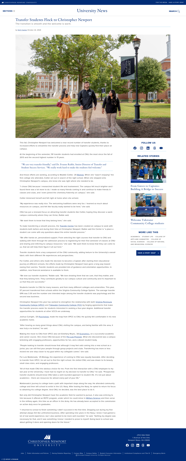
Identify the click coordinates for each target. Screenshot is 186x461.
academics (135, 236)
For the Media (161, 2)
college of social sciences (146, 240)
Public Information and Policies (38, 453)
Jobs (22, 453)
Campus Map (78, 453)
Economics (84, 333)
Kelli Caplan (22, 30)
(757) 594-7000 (143, 435)
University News (92, 11)
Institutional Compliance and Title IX (137, 453)
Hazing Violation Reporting (61, 453)
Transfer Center (67, 226)
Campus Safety (91, 453)
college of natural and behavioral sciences (148, 242)
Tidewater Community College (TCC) (65, 305)
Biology (80, 174)
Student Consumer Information (110, 453)
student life (147, 236)
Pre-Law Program (74, 336)
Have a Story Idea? (176, 2)
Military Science (93, 398)
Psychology (44, 316)
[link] (134, 148)
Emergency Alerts (159, 453)
